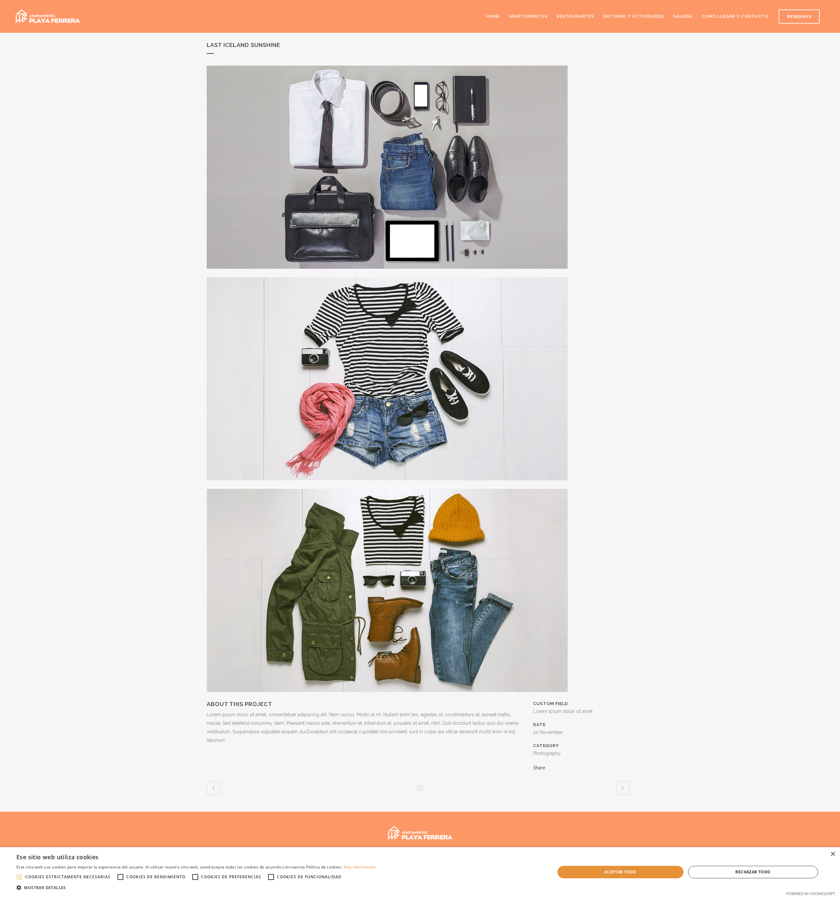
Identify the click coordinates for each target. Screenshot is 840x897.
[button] (196, 888)
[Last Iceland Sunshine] (387, 273)
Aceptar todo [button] (620, 872)
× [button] (832, 854)
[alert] (420, 872)
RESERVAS (799, 16)
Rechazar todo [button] (752, 872)
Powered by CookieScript (810, 893)
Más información (360, 867)
